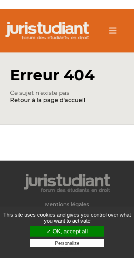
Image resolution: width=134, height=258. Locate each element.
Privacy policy (67, 250)
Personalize (67, 243)
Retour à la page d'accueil (47, 100)
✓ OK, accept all (67, 231)
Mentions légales (67, 205)
